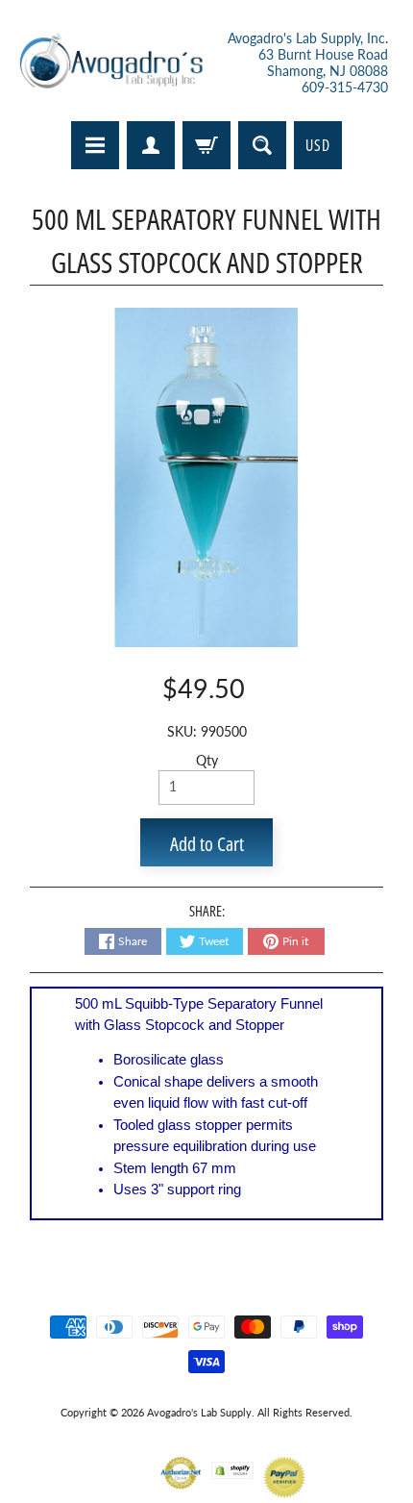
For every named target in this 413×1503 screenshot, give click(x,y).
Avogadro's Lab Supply (199, 1412)
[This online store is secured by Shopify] (232, 1467)
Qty (207, 760)
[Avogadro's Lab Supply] (110, 63)
